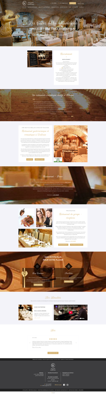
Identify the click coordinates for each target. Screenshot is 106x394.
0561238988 (53, 3)
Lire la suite (37, 317)
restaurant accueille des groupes (64, 228)
